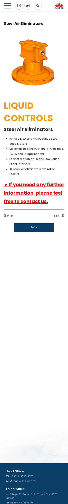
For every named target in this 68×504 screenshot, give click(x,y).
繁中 (28, 6)
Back (34, 227)
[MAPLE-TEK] (59, 5)
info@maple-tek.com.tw (21, 481)
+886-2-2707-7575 (21, 476)
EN (19, 5)
